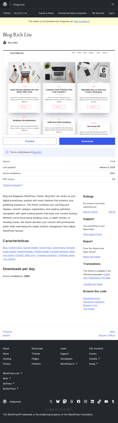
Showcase (37, 348)
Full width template (59, 251)
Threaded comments (47, 255)
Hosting (7, 358)
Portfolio (19, 255)
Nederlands (94, 278)
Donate (94, 358)
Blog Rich (37, 152)
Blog (5, 247)
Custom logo (45, 247)
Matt (7, 378)
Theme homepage (12, 185)
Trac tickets (89, 308)
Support (64, 353)
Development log (91, 298)
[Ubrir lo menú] (113, 4)
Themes (7, 13)
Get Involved (96, 348)
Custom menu (58, 247)
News (72, 251)
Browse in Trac (90, 305)
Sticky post (30, 255)
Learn (63, 348)
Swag (93, 363)
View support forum (92, 234)
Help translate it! (82, 21)
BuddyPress (11, 388)
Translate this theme (93, 284)
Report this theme (91, 256)
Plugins (35, 358)
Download (87, 141)
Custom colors (15, 247)
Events (93, 353)
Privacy (7, 363)
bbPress (9, 383)
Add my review (90, 212)
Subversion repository (93, 302)
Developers (66, 358)
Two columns (9, 259)
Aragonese (15, 401)
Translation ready (66, 255)
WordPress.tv (69, 363)
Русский (106, 278)
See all (112, 212)
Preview (29, 141)
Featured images (25, 251)
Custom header (30, 247)
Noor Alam (13, 42)
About (6, 348)
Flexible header (41, 251)
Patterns (36, 363)
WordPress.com (12, 373)
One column (8, 255)
